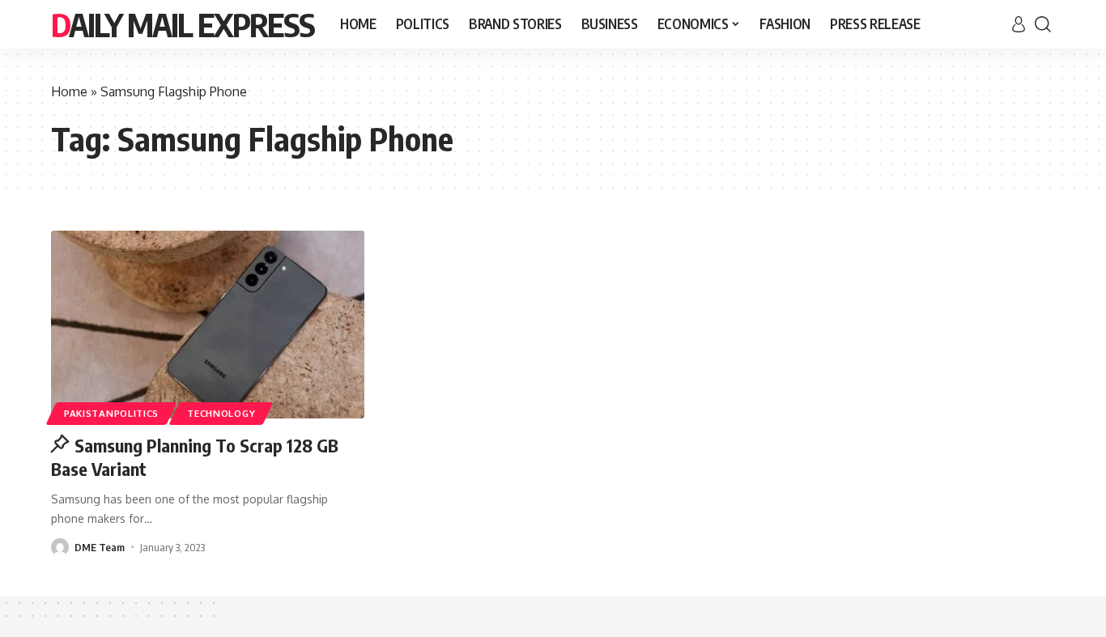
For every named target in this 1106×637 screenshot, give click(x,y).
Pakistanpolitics (111, 413)
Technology (221, 413)
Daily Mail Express (182, 24)
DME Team (99, 547)
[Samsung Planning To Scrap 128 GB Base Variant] (207, 324)
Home (69, 91)
